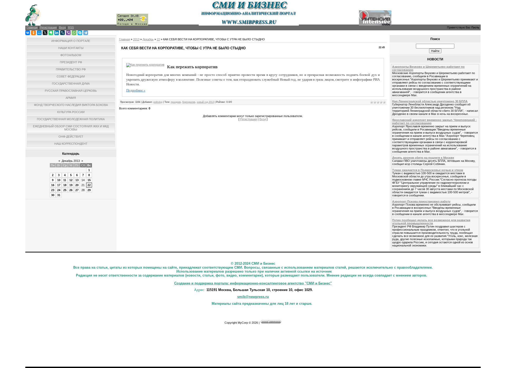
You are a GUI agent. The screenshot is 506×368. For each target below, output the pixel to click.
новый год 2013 (205, 102)
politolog (157, 102)
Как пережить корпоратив (192, 67)
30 (52, 195)
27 (77, 190)
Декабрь (148, 39)
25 (64, 190)
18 (64, 185)
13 (77, 180)
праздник (176, 102)
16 (52, 185)
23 (52, 190)
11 (64, 180)
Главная (124, 39)
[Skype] (79, 32)
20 (77, 185)
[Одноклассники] (33, 32)
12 (70, 180)
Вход (262, 119)
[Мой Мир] (39, 32)
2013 (136, 39)
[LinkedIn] (56, 32)
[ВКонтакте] (27, 32)
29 (89, 190)
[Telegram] (85, 32)
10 (58, 180)
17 (58, 185)
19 (70, 185)
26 (70, 190)
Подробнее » (135, 90)
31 (58, 195)
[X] (45, 32)
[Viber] (68, 32)
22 (89, 185)
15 (89, 180)
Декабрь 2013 (71, 160)
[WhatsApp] (74, 32)
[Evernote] (50, 32)
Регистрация (248, 119)
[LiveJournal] (62, 32)
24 (58, 190)
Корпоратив (188, 102)
